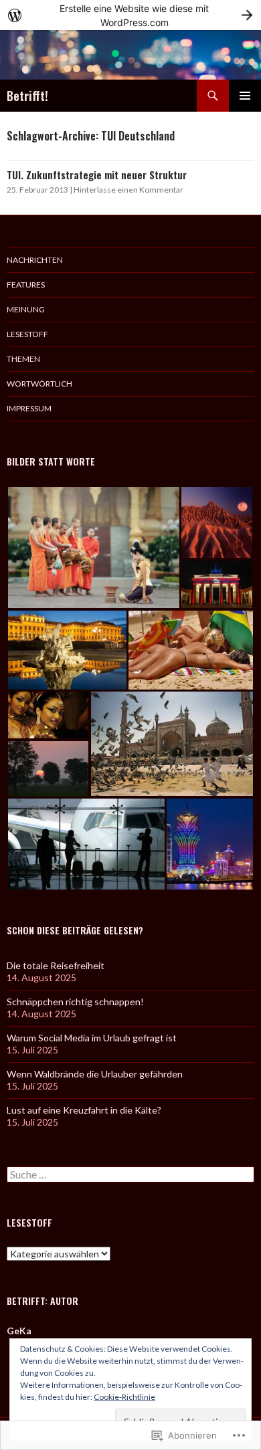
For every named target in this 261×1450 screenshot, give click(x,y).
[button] (93, 547)
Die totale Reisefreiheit (55, 965)
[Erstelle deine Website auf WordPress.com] (130, 15)
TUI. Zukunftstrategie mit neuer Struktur (97, 174)
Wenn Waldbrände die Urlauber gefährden (95, 1073)
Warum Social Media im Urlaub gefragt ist (92, 1037)
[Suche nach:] (130, 1174)
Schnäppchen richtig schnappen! (75, 1001)
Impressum (29, 408)
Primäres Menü (245, 96)
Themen (23, 359)
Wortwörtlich (39, 384)
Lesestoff (27, 334)
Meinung (26, 309)
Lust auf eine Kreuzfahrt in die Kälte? (84, 1110)
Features (26, 285)
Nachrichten (35, 260)
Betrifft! (27, 95)
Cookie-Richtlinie (124, 1397)
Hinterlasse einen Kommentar (128, 190)
